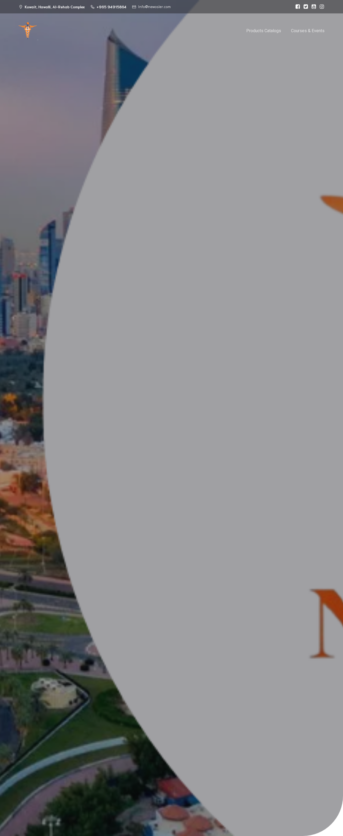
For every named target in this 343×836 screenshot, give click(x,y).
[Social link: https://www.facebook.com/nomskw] (296, 7)
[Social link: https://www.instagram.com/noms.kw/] (320, 7)
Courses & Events (308, 30)
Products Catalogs (263, 30)
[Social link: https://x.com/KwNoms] (304, 7)
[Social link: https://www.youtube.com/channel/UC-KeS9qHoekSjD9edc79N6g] (312, 7)
